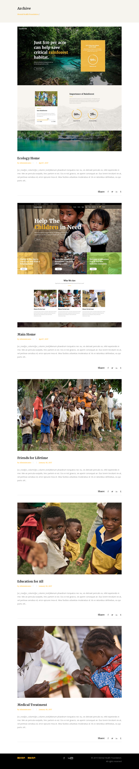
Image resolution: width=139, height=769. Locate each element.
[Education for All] (69, 538)
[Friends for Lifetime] (69, 415)
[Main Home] (69, 265)
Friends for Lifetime (32, 458)
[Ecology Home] (69, 89)
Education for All (30, 581)
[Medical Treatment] (69, 662)
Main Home (26, 334)
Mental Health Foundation (27, 14)
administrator (26, 163)
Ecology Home (28, 158)
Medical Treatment (32, 705)
